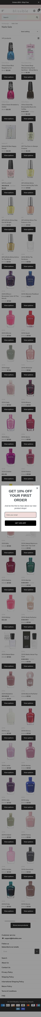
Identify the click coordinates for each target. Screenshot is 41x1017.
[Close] (37, 488)
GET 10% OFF (20, 523)
